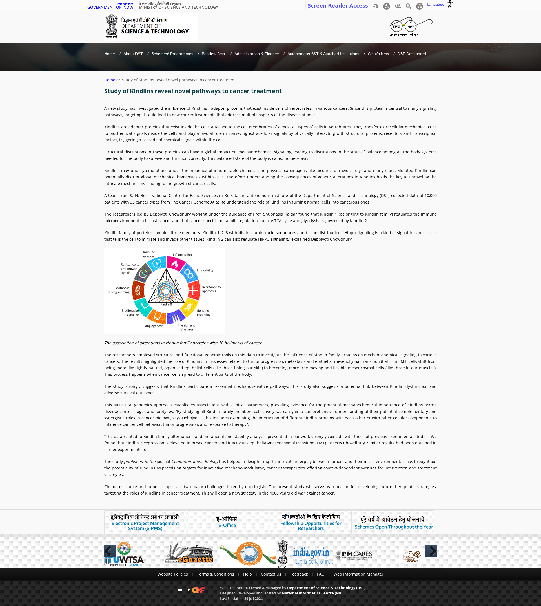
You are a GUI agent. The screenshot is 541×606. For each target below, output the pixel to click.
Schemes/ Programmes (172, 54)
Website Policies (173, 574)
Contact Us (271, 574)
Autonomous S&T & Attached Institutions (323, 54)
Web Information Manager (358, 574)
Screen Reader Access (338, 5)
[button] (386, 5)
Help (247, 574)
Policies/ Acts (214, 54)
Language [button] (435, 4)
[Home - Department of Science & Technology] (151, 26)
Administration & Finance (256, 54)
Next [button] (431, 551)
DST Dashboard (411, 54)
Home (109, 54)
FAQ (321, 574)
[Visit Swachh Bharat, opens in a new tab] (410, 25)
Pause (107, 561)
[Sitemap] (419, 5)
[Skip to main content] (375, 5)
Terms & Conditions (215, 574)
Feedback (299, 574)
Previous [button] (110, 551)
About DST (133, 54)
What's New (378, 54)
